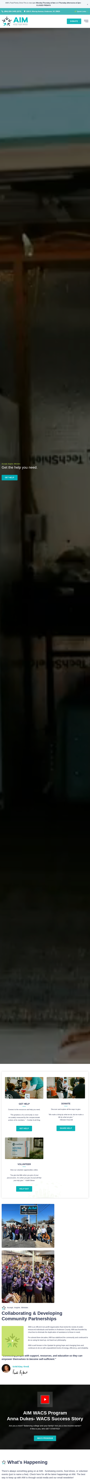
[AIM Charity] (15, 21)
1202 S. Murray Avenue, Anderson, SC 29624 (42, 11)
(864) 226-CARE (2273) (12, 11)
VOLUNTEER (24, 1164)
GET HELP (24, 1104)
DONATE (65, 1103)
